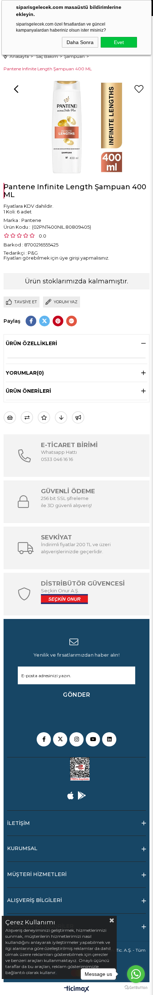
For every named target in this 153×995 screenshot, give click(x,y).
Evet (119, 42)
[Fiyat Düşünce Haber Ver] (61, 417)
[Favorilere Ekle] (139, 89)
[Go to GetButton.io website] (136, 987)
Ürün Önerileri (28, 391)
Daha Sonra (80, 42)
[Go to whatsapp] (136, 974)
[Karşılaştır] (27, 417)
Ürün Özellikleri (31, 343)
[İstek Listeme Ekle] (10, 417)
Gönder (76, 694)
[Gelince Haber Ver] (78, 417)
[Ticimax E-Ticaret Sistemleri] (76, 989)
